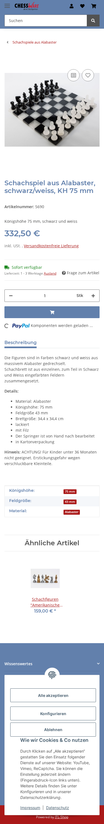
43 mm (70, 502)
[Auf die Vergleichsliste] (73, 75)
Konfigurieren (53, 713)
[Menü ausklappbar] (7, 3)
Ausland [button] (50, 273)
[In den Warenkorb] (8, 60)
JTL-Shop (61, 817)
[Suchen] (93, 20)
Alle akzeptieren (53, 695)
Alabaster (71, 512)
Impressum (30, 807)
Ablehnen (53, 729)
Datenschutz (57, 807)
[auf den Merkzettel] (88, 75)
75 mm (70, 491)
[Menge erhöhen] (93, 296)
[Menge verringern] (11, 296)
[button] (71, 6)
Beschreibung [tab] (20, 342)
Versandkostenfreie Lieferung (51, 245)
